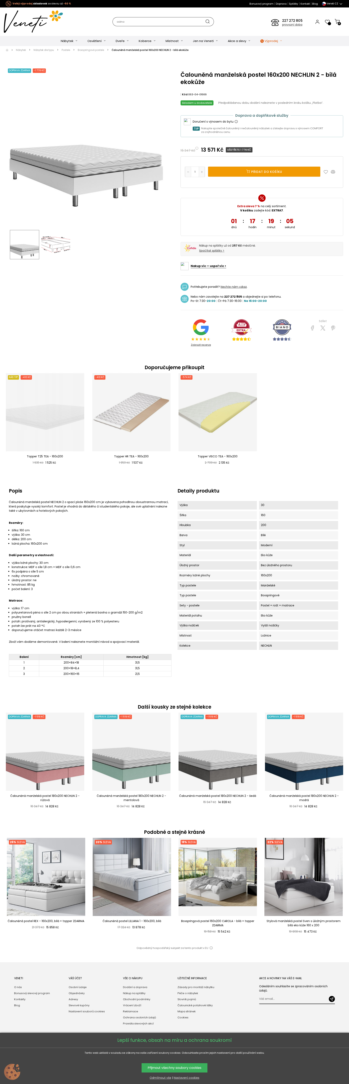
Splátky (293, 3)
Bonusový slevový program (32, 993)
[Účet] (317, 22)
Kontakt (305, 3)
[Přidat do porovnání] (335, 171)
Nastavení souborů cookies (87, 1011)
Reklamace (130, 1011)
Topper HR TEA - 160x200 (131, 456)
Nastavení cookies (186, 1078)
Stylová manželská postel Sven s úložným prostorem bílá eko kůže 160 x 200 (304, 923)
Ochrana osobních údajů (139, 1017)
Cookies (183, 1017)
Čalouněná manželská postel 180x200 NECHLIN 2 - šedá (217, 796)
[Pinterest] (333, 328)
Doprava (281, 3)
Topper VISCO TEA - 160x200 (218, 456)
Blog (315, 3)
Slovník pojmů (187, 999)
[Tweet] (323, 328)
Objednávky (77, 993)
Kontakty (19, 999)
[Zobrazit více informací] (236, 122)
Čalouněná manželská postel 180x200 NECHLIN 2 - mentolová (131, 798)
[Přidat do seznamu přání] (327, 172)
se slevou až (42, 3)
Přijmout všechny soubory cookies (174, 1067)
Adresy (73, 999)
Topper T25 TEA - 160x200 (45, 456)
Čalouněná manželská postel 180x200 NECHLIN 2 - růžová (45, 798)
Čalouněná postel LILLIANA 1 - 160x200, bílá (132, 921)
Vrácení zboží (132, 1005)
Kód (185, 94)
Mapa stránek (187, 1011)
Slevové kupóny (79, 1005)
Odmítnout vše (160, 1078)
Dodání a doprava (135, 987)
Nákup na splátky (134, 993)
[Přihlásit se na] (332, 999)
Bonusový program (261, 3)
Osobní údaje (78, 987)
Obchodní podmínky (136, 999)
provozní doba (292, 25)
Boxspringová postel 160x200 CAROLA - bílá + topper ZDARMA (217, 923)
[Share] (312, 328)
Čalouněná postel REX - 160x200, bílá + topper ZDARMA (46, 921)
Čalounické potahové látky (195, 1005)
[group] (46, 890)
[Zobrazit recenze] (241, 330)
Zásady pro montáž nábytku (196, 987)
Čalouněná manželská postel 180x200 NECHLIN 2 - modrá (304, 798)
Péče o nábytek (188, 993)
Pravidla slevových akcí (138, 1023)
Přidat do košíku (266, 172)
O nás (18, 987)
